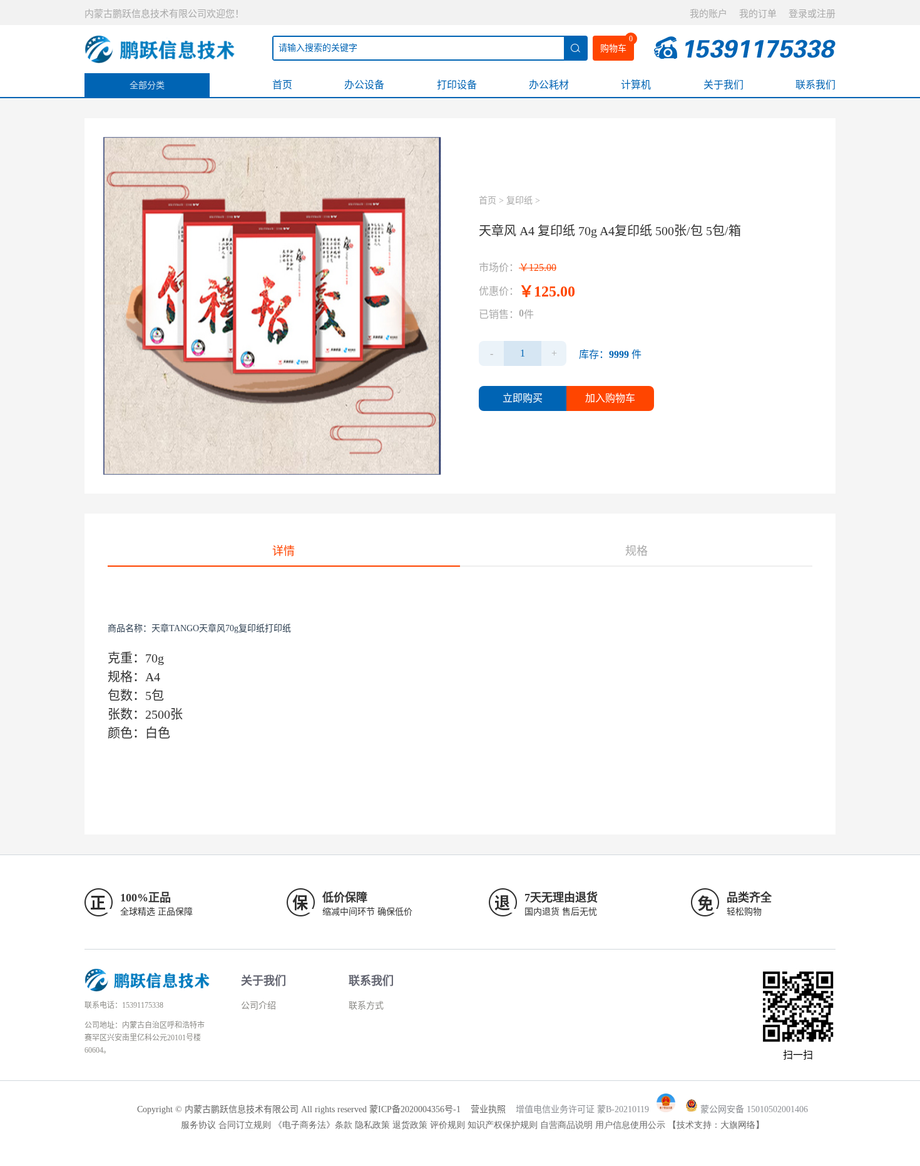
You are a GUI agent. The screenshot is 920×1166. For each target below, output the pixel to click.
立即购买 (523, 398)
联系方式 (366, 1005)
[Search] (575, 48)
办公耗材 (549, 84)
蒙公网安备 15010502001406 (754, 1109)
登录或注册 (812, 14)
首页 (282, 84)
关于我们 (723, 84)
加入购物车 (610, 398)
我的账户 (708, 14)
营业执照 (488, 1109)
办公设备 (364, 84)
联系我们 (815, 84)
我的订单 (758, 14)
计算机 (636, 84)
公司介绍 (258, 1005)
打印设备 (457, 84)
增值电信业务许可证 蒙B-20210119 (582, 1109)
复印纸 (519, 200)
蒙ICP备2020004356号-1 (415, 1109)
